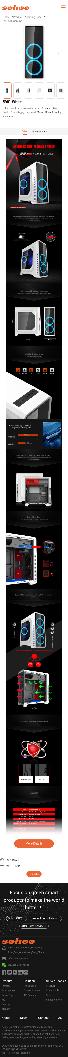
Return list (34, 874)
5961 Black (12, 860)
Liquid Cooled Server (53, 993)
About (6, 1018)
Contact (43, 1018)
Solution (29, 981)
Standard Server (54, 999)
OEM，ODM (15, 918)
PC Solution (30, 986)
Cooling (6, 1004)
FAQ (59, 1018)
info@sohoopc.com (18, 958)
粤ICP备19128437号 (16, 1049)
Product (17, 17)
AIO (3, 999)
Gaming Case (34, 17)
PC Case (6, 986)
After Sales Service (32, 926)
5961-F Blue (13, 865)
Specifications (39, 131)
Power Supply (9, 995)
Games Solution (32, 990)
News (23, 1018)
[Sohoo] (63, 7)
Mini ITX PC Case (10, 1053)
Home (6, 17)
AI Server (50, 986)
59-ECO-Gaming (12, 21)
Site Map (25, 1053)
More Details (34, 843)
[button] (58, 52)
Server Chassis (56, 981)
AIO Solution (30, 995)
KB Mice (6, 1009)
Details (25, 131)
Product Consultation (44, 918)
